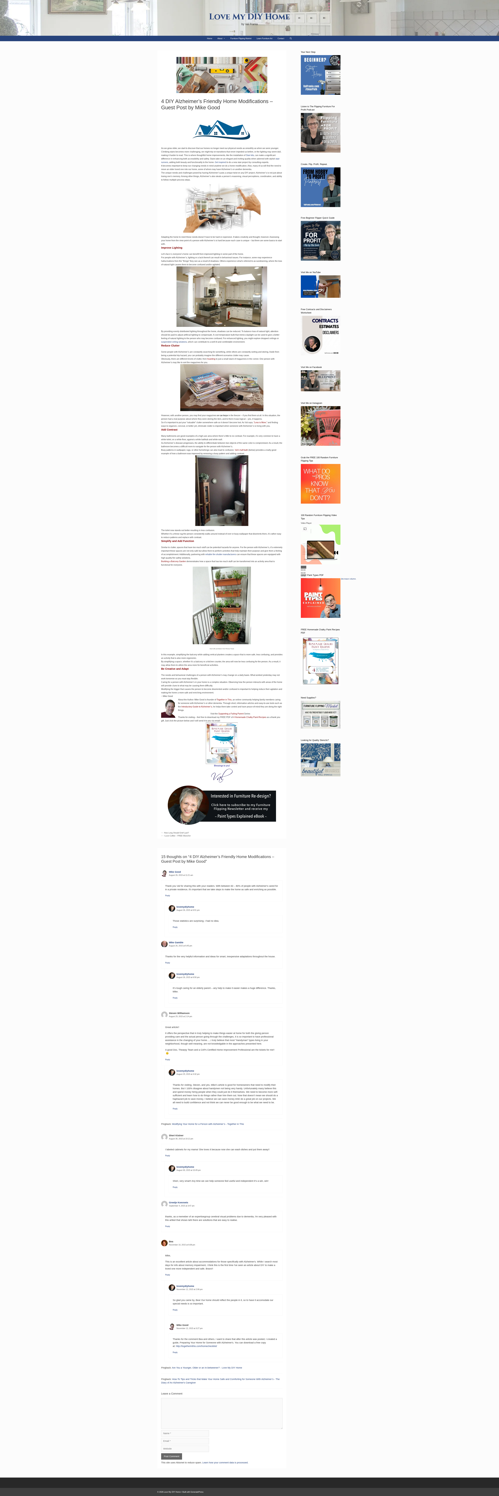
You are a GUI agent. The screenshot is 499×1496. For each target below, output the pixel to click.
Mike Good (175, 872)
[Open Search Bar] (290, 38)
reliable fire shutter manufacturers (220, 554)
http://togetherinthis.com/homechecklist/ (196, 1346)
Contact (281, 38)
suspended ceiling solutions (174, 342)
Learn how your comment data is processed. (225, 1462)
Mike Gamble (176, 942)
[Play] (303, 567)
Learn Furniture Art (264, 38)
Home (209, 38)
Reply (167, 895)
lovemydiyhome (185, 907)
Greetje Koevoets (178, 1202)
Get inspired (220, 162)
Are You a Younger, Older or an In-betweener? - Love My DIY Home (207, 1367)
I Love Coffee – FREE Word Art (177, 836)
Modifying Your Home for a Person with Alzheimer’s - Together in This (208, 1124)
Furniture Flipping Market (240, 38)
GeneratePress (197, 1492)
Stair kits (250, 155)
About (219, 38)
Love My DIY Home (249, 16)
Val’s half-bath (241, 450)
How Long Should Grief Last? (176, 833)
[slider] (303, 573)
